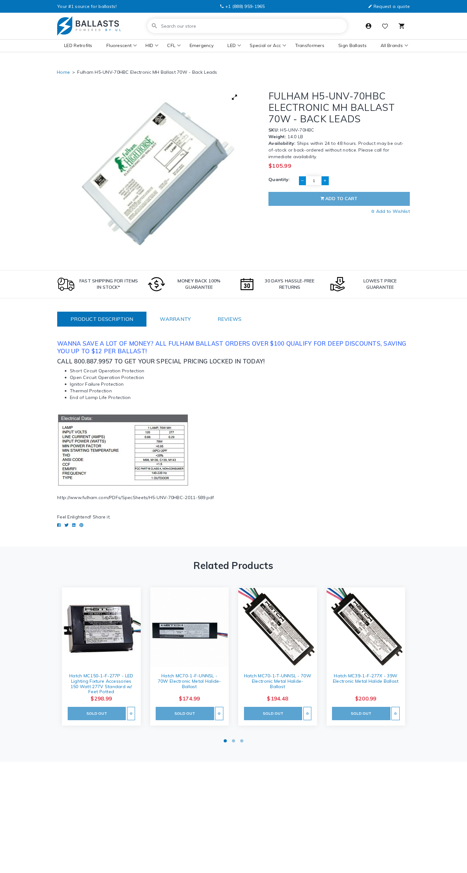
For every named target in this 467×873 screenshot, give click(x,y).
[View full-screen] (234, 97)
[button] (119, 45)
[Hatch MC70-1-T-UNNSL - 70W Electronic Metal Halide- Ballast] (277, 627)
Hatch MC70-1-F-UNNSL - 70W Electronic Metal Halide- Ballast (189, 681)
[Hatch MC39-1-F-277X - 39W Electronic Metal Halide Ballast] (366, 627)
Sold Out (96, 713)
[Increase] (324, 180)
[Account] (368, 26)
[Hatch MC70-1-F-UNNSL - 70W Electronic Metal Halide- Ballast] (189, 627)
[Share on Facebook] (59, 525)
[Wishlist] (385, 27)
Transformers (309, 45)
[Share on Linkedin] (74, 525)
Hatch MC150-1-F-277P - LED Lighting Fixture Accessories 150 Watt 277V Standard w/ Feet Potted (101, 683)
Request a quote (392, 6)
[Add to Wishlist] (131, 713)
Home (63, 72)
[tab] (101, 319)
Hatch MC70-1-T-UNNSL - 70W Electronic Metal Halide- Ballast (277, 681)
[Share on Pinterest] (81, 525)
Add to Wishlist (392, 211)
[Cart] (401, 26)
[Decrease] (302, 180)
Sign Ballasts (352, 45)
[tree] (158, 173)
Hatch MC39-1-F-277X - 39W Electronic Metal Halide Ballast (366, 678)
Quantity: (279, 179)
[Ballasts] (89, 26)
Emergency (202, 45)
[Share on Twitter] (66, 525)
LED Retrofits (78, 45)
